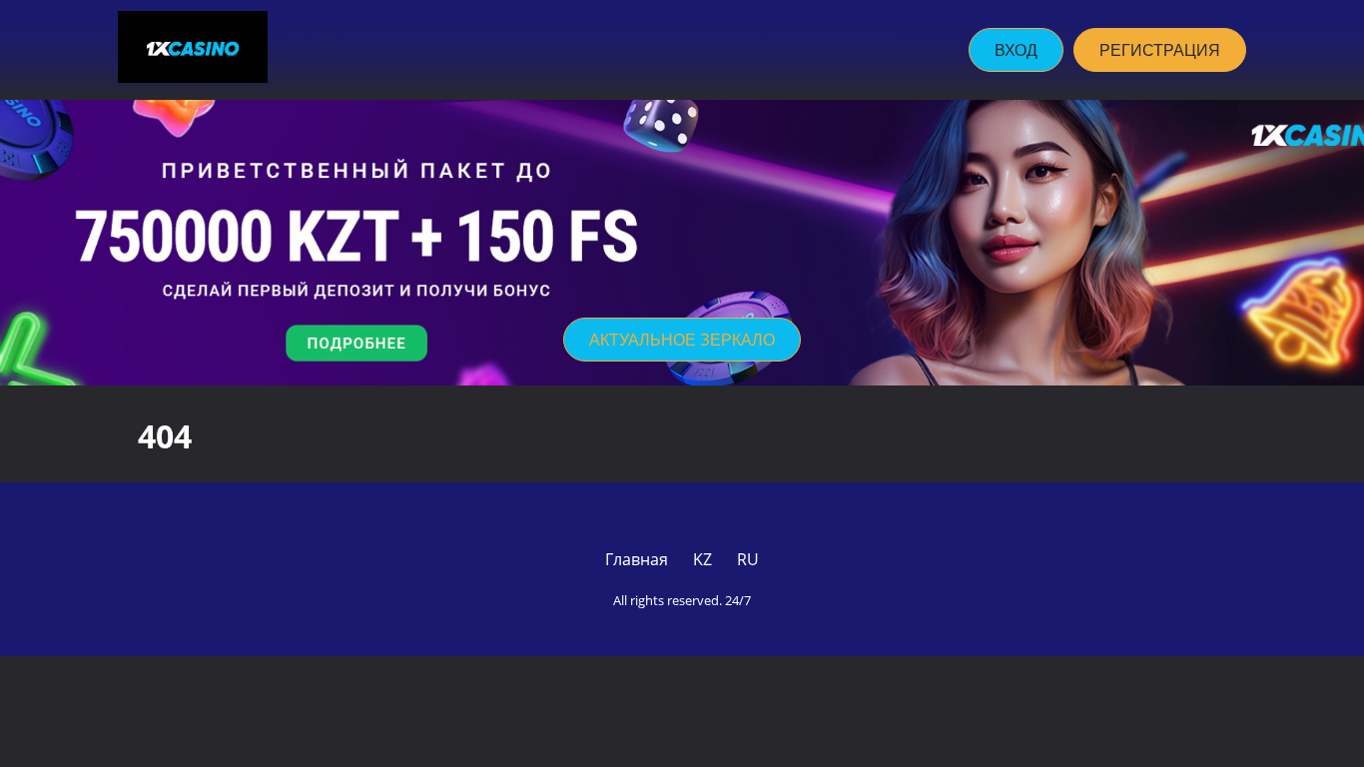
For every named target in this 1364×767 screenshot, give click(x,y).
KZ (702, 559)
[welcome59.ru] (193, 49)
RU (748, 559)
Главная (636, 559)
